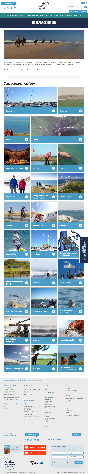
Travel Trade (68, 410)
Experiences (24, 380)
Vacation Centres (28, 411)
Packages (48, 412)
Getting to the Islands (10, 404)
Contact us (27, 421)
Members (67, 412)
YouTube (8, 8)
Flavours (47, 416)
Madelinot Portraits (8, 389)
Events (26, 391)
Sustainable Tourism (70, 390)
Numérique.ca (64, 472)
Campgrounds (27, 408)
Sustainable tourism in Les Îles (62, 464)
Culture (56, 463)
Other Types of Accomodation (31, 413)
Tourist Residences (29, 406)
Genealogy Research (50, 406)
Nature (30, 380)
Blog (46, 426)
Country (71, 453)
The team (67, 388)
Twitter (4, 8)
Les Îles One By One (9, 387)
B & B (25, 404)
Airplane (6, 408)
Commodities (49, 397)
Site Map (67, 400)
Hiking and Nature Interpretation (32, 389)
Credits (67, 387)
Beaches (26, 387)
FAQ (66, 393)
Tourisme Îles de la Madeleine (44, 5)
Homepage (5, 380)
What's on (48, 385)
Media (66, 409)
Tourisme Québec (35, 463)
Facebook (1, 8)
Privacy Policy (69, 401)
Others (46, 421)
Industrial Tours (49, 401)
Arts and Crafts (28, 394)
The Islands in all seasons (10, 399)
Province (55, 456)
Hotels (25, 403)
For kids (47, 403)
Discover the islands (14, 380)
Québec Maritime (11, 464)
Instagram (15, 8)
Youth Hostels (27, 409)
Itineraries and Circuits (9, 391)
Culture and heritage (50, 418)
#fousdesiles (8, 3)
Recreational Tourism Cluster (72, 415)
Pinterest (11, 8)
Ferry (5, 406)
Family (46, 420)
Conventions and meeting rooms (73, 392)
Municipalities (48, 404)
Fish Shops (27, 396)
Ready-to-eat (48, 399)
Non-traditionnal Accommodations (32, 416)
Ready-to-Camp (28, 414)
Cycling (26, 392)
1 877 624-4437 (58, 439)
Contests (67, 395)
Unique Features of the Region (11, 397)
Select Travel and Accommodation (74, 398)
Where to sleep (29, 400)
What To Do (28, 385)
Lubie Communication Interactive (76, 472)
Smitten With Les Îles (9, 394)
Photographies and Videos (51, 407)
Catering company (49, 392)
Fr (86, 2)
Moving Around (7, 396)
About (66, 385)
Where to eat (49, 390)
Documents (68, 414)
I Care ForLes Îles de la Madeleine (84, 250)
